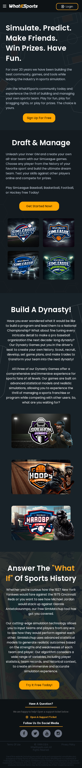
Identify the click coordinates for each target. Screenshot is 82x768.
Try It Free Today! (39, 685)
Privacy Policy (68, 744)
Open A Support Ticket (43, 717)
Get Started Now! (39, 206)
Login (69, 6)
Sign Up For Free (39, 118)
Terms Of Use (13, 744)
